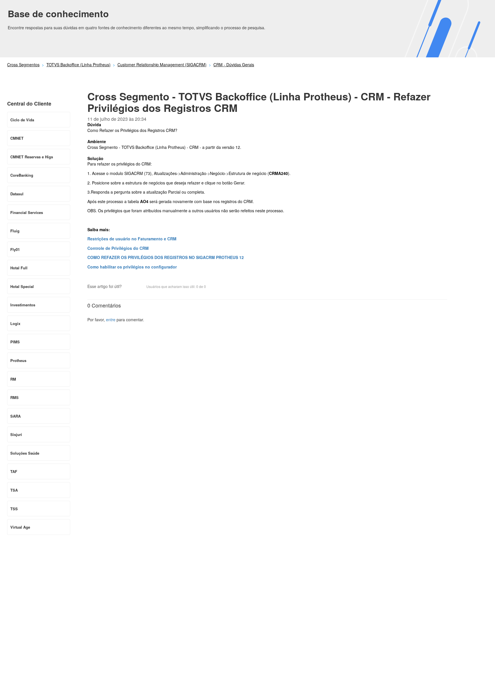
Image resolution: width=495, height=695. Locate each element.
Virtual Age (20, 527)
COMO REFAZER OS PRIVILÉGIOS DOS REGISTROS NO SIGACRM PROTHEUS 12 (165, 257)
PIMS (15, 341)
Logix (15, 323)
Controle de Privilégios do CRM (118, 248)
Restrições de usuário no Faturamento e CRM (131, 239)
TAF (13, 471)
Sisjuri (16, 434)
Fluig (14, 230)
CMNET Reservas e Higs (31, 156)
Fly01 (15, 249)
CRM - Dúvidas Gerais (233, 64)
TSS (14, 508)
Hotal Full (19, 267)
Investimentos (22, 304)
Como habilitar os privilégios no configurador (132, 267)
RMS (14, 397)
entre (110, 319)
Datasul (16, 193)
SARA (15, 416)
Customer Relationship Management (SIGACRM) (162, 64)
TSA (14, 490)
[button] (128, 287)
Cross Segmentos (23, 64)
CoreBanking (21, 175)
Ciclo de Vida (22, 119)
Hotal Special (22, 286)
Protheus (18, 360)
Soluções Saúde (24, 453)
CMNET (16, 138)
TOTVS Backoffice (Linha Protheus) (78, 64)
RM (13, 379)
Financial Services (26, 212)
